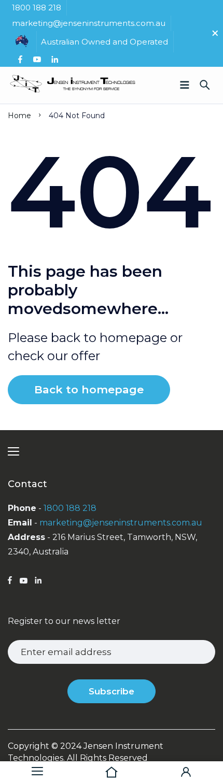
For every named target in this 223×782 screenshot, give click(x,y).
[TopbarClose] (215, 33)
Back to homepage (89, 389)
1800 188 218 (70, 508)
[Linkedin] (54, 59)
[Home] (111, 771)
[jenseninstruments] (72, 85)
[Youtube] (37, 59)
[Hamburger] (37, 771)
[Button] (205, 85)
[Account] (186, 771)
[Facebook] (20, 59)
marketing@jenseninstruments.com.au (120, 523)
